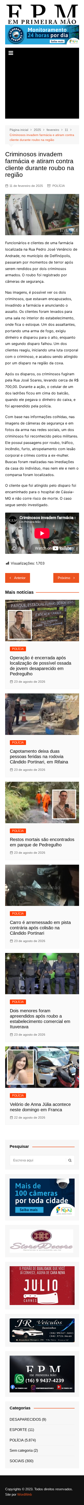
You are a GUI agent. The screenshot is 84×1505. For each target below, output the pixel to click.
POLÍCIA (58, 186)
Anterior (20, 578)
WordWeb (24, 1494)
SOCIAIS (17, 1461)
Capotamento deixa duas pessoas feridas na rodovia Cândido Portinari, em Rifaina (39, 756)
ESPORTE (18, 1430)
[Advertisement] (42, 88)
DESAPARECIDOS (25, 1419)
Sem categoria (21, 1450)
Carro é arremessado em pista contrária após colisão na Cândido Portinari (40, 928)
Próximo (64, 578)
